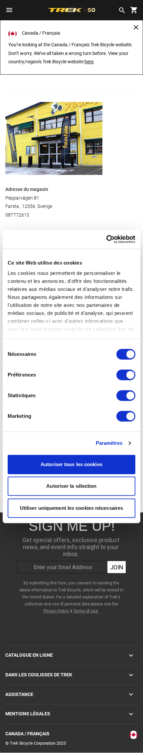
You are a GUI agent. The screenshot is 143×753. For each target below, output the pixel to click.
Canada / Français (27, 733)
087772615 (17, 215)
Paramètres (109, 443)
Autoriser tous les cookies (71, 464)
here (88, 61)
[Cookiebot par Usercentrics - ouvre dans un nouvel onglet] (106, 239)
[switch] (125, 375)
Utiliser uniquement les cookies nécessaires (71, 508)
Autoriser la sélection (71, 486)
